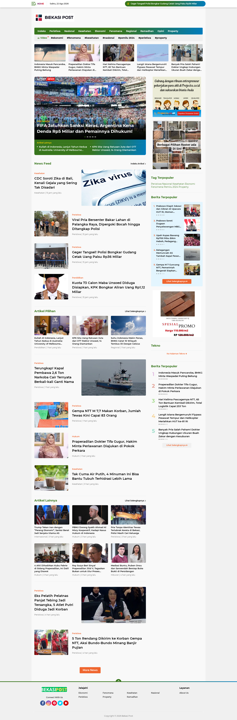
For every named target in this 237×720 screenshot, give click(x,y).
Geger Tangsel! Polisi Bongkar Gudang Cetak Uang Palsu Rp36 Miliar (104, 254)
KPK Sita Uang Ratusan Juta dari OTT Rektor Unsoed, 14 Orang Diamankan (114, 148)
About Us (183, 693)
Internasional (43, 121)
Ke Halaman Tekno (176, 353)
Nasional (69, 31)
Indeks (42, 31)
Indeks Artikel (137, 163)
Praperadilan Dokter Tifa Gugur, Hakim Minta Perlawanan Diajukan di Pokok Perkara (82, 67)
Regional (131, 31)
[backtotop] (118, 682)
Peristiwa (54, 31)
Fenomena (115, 31)
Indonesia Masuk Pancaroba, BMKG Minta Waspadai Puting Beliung (49, 67)
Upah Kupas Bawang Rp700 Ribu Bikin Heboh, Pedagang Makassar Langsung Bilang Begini (167, 238)
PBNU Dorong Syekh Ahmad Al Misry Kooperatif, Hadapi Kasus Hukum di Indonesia (89, 530)
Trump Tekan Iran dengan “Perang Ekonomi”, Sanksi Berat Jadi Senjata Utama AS (51, 530)
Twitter (62, 707)
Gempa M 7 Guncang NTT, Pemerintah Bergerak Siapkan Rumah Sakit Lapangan (167, 267)
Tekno (155, 345)
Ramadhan (147, 31)
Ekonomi (100, 31)
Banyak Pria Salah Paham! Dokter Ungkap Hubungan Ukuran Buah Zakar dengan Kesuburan (186, 67)
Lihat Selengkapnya (134, 311)
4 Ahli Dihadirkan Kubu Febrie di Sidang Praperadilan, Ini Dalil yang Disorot (51, 568)
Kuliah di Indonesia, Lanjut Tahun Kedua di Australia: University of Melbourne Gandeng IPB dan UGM (63, 148)
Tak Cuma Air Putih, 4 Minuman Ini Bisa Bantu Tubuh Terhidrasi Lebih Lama (105, 476)
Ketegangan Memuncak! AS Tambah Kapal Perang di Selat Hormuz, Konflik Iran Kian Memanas (168, 253)
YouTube (68, 707)
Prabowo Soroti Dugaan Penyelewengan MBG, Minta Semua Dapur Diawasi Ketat (168, 223)
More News (90, 670)
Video (43, 37)
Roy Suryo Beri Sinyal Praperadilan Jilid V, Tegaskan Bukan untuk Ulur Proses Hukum (88, 568)
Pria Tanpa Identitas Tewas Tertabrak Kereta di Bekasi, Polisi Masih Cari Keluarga (125, 530)
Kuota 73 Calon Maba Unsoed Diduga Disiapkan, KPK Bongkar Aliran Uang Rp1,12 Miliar (167, 3)
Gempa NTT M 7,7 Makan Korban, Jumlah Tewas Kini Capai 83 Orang (106, 413)
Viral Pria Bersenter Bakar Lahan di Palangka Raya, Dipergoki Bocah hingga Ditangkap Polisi (106, 224)
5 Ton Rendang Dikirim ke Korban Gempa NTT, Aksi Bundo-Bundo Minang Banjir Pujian (107, 643)
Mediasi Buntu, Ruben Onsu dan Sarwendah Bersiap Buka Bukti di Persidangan (127, 568)
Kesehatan (84, 31)
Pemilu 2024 (127, 37)
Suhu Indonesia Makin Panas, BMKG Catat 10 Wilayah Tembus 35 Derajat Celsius (127, 341)
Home (40, 3)
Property (173, 31)
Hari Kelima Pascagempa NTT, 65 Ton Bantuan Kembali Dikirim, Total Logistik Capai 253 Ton (116, 67)
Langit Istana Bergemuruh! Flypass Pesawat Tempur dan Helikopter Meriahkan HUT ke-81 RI (152, 67)
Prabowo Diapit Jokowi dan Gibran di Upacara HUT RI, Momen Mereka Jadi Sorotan (168, 209)
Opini (161, 31)
